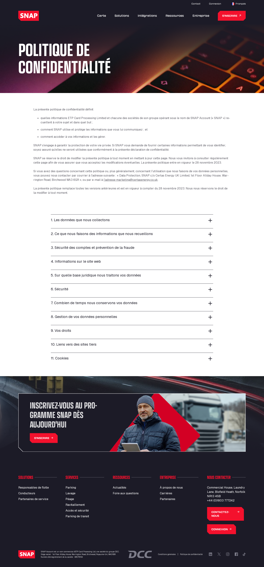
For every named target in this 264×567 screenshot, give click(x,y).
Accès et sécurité (77, 510)
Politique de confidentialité (191, 554)
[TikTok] (244, 554)
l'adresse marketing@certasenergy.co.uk (131, 180)
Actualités (119, 487)
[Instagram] (228, 554)
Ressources (175, 15)
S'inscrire (229, 15)
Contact (195, 3)
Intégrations (147, 15)
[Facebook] (236, 554)
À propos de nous (171, 487)
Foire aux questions (126, 493)
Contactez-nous (220, 513)
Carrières (166, 493)
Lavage (70, 493)
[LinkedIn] (210, 554)
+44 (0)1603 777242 (221, 500)
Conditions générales (167, 554)
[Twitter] (219, 554)
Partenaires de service (33, 499)
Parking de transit (77, 516)
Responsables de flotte (33, 487)
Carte (101, 15)
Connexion (215, 3)
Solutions (122, 15)
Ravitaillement (75, 505)
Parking (71, 487)
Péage (70, 499)
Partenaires (167, 499)
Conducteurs (26, 493)
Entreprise (201, 15)
